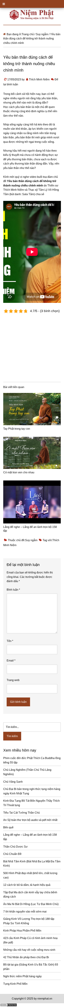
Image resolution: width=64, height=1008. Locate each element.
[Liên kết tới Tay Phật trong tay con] (32, 409)
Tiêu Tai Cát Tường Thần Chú (21, 812)
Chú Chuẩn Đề (12, 853)
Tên (10, 641)
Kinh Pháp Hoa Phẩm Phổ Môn (22, 930)
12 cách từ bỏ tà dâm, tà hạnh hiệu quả (26, 884)
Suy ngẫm (31, 540)
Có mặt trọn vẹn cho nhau (18, 472)
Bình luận (13, 589)
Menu (32, 4)
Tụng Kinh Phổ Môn (15, 983)
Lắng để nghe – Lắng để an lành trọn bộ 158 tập (30, 528)
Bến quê (8, 827)
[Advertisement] (32, 347)
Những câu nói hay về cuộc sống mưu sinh (29, 949)
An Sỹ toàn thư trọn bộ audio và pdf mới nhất (30, 820)
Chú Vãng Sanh (13, 781)
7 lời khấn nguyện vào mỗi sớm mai (25, 911)
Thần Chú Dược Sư (15, 846)
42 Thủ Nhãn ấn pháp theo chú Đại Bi (26, 957)
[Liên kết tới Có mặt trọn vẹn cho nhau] (32, 453)
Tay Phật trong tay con (16, 428)
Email (11, 660)
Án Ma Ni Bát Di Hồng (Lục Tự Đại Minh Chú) (31, 904)
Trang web (13, 680)
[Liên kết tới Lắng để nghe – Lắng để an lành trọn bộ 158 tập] (32, 501)
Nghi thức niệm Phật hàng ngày (22, 976)
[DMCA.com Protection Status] (8, 1005)
